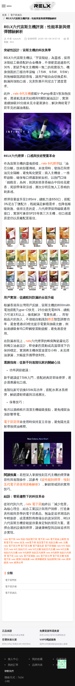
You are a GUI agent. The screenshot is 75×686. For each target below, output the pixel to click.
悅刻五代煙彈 (38, 552)
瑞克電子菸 (42, 542)
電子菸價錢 (50, 545)
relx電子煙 (30, 542)
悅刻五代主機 (48, 549)
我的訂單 (11, 665)
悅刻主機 (53, 542)
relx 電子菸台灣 (12, 545)
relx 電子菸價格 (27, 555)
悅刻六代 (22, 549)
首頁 (4, 14)
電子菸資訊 (16, 14)
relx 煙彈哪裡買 (38, 559)
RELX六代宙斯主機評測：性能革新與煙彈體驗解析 (31, 18)
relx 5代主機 (34, 549)
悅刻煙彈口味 (54, 559)
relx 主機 (63, 542)
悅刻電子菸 (31, 539)
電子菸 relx (44, 539)
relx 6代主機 (22, 93)
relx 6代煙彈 (50, 163)
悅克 (22, 542)
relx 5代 (61, 545)
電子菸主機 (26, 545)
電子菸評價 (11, 586)
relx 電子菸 (34, 504)
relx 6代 (13, 549)
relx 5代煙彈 (24, 552)
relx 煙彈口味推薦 (20, 559)
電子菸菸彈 (12, 422)
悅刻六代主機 (10, 552)
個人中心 (11, 659)
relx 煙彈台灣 (16, 562)
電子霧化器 (38, 545)
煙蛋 (51, 319)
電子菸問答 (11, 580)
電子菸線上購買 (58, 539)
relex (16, 542)
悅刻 (23, 539)
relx (28, 341)
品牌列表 (36, 665)
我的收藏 (36, 659)
